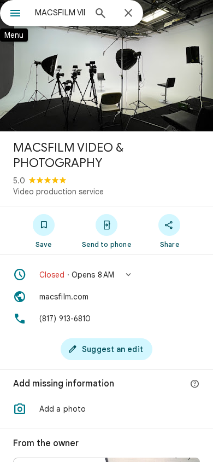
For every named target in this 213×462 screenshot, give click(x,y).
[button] (106, 275)
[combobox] (60, 12)
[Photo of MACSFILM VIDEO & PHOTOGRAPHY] (106, 65)
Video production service (58, 192)
